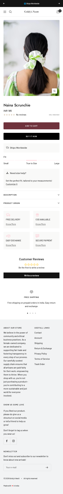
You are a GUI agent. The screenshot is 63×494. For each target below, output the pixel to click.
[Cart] (58, 11)
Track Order (39, 364)
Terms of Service (42, 359)
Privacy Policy (40, 353)
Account (38, 338)
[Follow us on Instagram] (13, 441)
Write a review (31, 275)
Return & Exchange (43, 348)
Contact (38, 332)
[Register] (47, 467)
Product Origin (12, 203)
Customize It (11, 184)
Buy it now (31, 136)
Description (10, 195)
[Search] (10, 11)
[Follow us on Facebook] (7, 441)
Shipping (38, 343)
